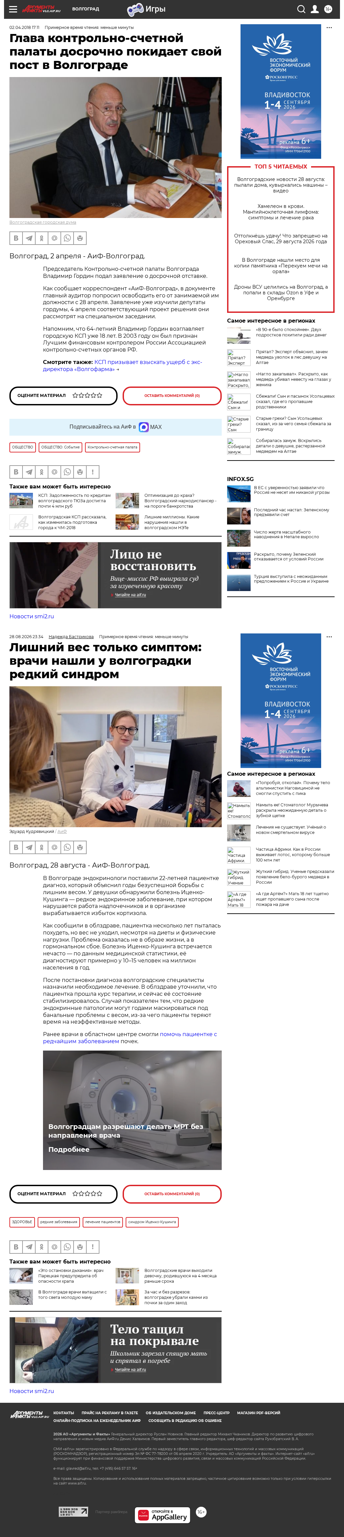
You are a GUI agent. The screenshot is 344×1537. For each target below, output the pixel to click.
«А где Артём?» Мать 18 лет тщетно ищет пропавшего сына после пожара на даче (292, 899)
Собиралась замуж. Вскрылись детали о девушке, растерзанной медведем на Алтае (290, 446)
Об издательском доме (171, 1413)
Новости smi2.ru (31, 616)
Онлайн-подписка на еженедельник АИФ (97, 1421)
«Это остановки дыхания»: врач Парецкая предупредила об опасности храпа (70, 1276)
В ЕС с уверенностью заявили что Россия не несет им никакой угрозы (292, 490)
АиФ (62, 831)
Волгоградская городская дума (42, 222)
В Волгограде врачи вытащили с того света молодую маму (72, 1294)
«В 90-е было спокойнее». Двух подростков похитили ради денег (291, 332)
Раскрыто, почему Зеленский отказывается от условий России (289, 556)
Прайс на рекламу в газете (110, 1413)
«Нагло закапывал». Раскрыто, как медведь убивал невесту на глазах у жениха (293, 379)
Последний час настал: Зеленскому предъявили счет (291, 512)
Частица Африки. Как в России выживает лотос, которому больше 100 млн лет (293, 855)
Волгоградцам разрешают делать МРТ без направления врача (125, 1131)
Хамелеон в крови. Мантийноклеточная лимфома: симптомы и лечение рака (281, 212)
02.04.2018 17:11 (24, 27)
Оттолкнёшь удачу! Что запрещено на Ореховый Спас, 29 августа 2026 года (281, 239)
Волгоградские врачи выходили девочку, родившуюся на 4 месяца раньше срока (180, 1276)
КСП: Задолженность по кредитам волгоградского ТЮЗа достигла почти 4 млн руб (74, 501)
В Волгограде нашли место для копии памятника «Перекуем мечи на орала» (281, 266)
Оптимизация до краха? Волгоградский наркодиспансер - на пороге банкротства (180, 501)
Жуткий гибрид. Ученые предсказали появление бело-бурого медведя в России (295, 877)
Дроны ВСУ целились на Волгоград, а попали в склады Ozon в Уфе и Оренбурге (281, 292)
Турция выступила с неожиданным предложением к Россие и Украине (291, 579)
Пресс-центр (216, 1413)
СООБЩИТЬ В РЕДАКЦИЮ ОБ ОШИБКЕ (185, 1421)
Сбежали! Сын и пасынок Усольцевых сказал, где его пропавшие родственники (295, 401)
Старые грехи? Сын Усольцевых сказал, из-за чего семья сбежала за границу (293, 424)
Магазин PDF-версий (258, 1413)
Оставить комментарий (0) (172, 396)
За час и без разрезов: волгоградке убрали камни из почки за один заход (176, 1297)
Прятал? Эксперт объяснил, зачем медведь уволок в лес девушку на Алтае (292, 357)
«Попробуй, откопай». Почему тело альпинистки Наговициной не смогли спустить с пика (293, 788)
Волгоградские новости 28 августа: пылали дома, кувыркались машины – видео (281, 185)
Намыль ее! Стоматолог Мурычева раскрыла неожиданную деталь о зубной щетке (292, 810)
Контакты (63, 1413)
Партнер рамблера (111, 1512)
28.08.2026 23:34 (26, 636)
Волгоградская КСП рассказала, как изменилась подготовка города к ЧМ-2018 (72, 522)
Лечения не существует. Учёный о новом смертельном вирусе (291, 830)
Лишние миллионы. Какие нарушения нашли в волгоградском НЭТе (171, 522)
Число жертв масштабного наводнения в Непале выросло (286, 534)
